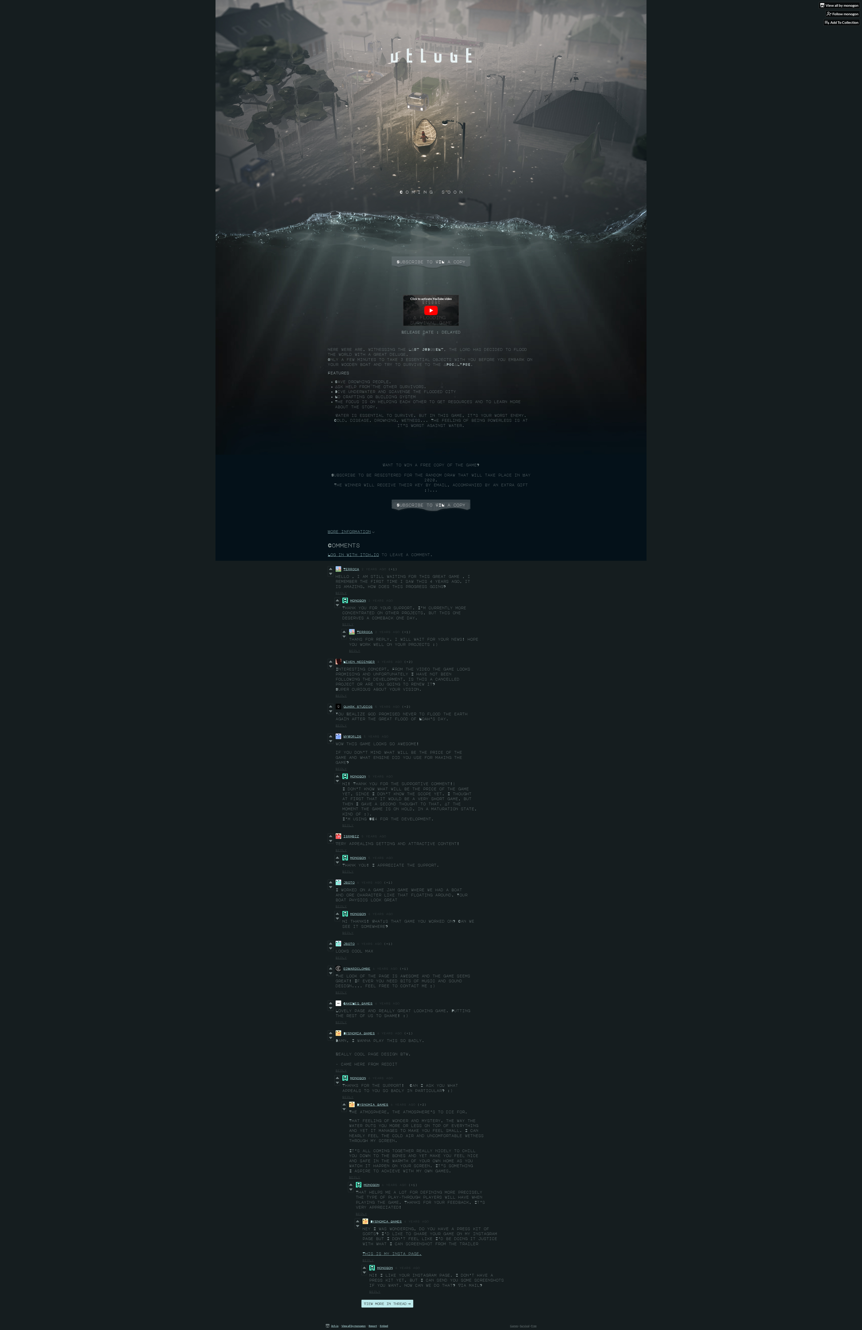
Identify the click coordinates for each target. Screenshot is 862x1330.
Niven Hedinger (359, 661)
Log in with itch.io (353, 555)
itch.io (335, 1326)
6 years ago (369, 882)
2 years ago (373, 569)
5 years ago (387, 706)
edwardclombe (356, 968)
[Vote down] (330, 573)
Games (514, 1326)
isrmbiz (351, 836)
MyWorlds (352, 736)
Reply (341, 592)
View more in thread (385, 1303)
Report (373, 1326)
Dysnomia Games (359, 1033)
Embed (384, 1326)
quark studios (358, 706)
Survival (524, 1326)
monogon (358, 600)
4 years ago (389, 661)
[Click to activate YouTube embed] (431, 310)
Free (534, 1326)
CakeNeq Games (358, 1003)
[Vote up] (330, 568)
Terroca (351, 569)
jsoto (349, 882)
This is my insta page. (392, 1254)
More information (349, 531)
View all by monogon (353, 1326)
